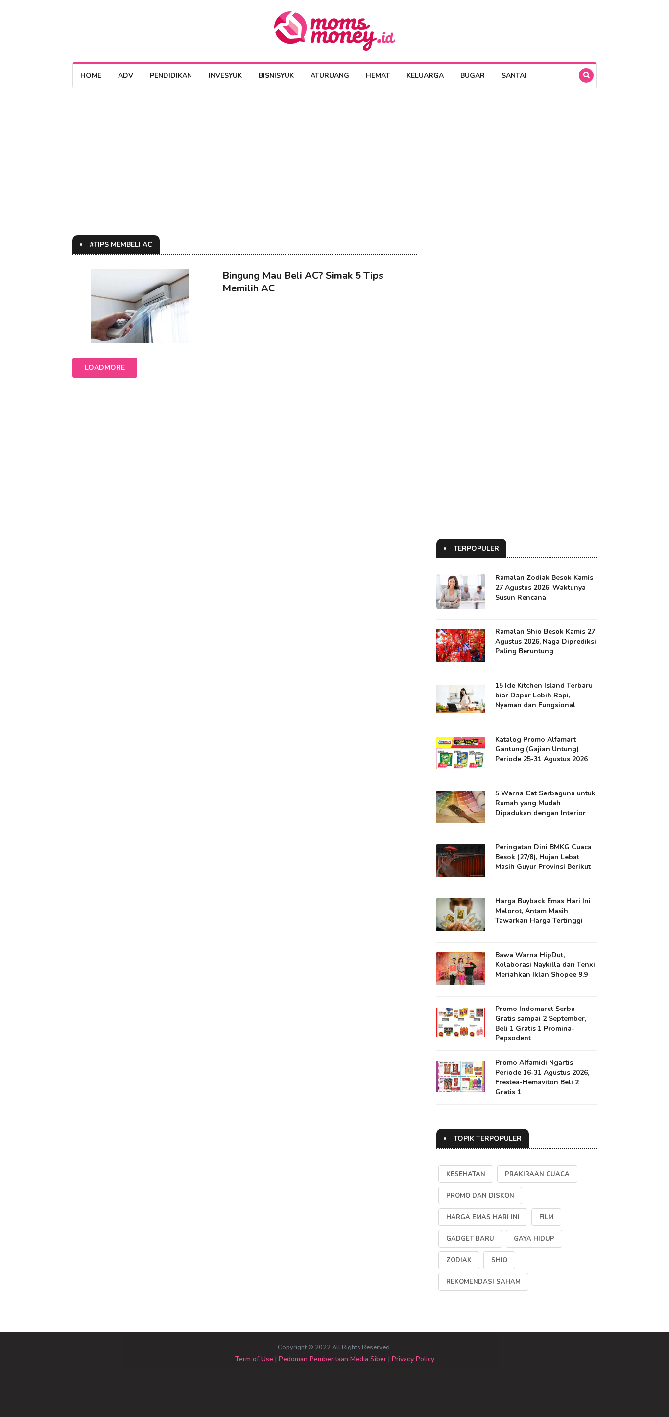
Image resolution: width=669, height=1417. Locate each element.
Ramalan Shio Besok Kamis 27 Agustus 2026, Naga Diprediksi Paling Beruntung (545, 641)
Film (546, 1217)
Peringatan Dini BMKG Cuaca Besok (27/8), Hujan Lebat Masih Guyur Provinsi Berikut (543, 856)
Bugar (472, 75)
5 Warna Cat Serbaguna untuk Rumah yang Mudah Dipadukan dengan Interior (545, 803)
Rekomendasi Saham (483, 1281)
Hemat (378, 75)
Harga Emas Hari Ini (483, 1217)
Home (90, 75)
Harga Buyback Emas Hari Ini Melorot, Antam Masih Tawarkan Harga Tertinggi (543, 910)
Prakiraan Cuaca (537, 1174)
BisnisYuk (276, 75)
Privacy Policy (413, 1359)
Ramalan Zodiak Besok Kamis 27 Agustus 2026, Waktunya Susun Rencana (544, 587)
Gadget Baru (470, 1238)
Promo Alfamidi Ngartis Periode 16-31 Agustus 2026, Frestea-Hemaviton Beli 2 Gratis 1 (542, 1077)
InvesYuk (225, 75)
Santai (514, 75)
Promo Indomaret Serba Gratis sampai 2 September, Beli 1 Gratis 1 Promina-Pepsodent (540, 1023)
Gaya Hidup (534, 1238)
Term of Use (254, 1359)
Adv (125, 75)
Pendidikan (171, 75)
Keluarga (425, 75)
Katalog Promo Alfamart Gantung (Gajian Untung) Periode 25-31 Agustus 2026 (541, 749)
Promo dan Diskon (480, 1195)
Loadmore (105, 367)
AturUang (330, 75)
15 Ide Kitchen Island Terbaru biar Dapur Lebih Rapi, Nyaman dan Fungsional (544, 695)
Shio (499, 1260)
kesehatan (465, 1174)
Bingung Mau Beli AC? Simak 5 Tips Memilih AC (302, 282)
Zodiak (459, 1260)
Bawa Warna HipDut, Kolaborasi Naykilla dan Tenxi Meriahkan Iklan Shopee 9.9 (545, 964)
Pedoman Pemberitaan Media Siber (332, 1359)
